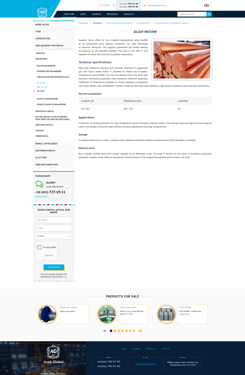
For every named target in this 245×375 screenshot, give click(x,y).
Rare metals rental (44, 111)
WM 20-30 (42, 87)
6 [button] (130, 331)
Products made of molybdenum (51, 104)
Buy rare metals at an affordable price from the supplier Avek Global (52, 118)
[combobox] (106, 5)
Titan (38, 31)
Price (83, 14)
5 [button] (126, 331)
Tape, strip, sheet (128, 307)
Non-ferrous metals (45, 150)
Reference (112, 14)
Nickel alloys (42, 24)
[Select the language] (208, 5)
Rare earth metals (44, 125)
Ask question (41, 196)
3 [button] (119, 331)
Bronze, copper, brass (46, 143)
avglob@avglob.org (157, 5)
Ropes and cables (68, 307)
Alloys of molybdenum (47, 99)
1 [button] (111, 331)
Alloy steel (41, 157)
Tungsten (40, 53)
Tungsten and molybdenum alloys (53, 77)
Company (96, 14)
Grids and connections (46, 164)
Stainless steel (43, 38)
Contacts (128, 14)
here (65, 277)
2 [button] (115, 331)
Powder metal (41, 136)
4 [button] (122, 331)
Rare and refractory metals (49, 45)
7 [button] (134, 331)
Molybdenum (41, 59)
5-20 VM (41, 83)
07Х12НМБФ (185, 307)
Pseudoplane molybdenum (49, 71)
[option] (63, 314)
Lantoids (39, 130)
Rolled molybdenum (46, 66)
